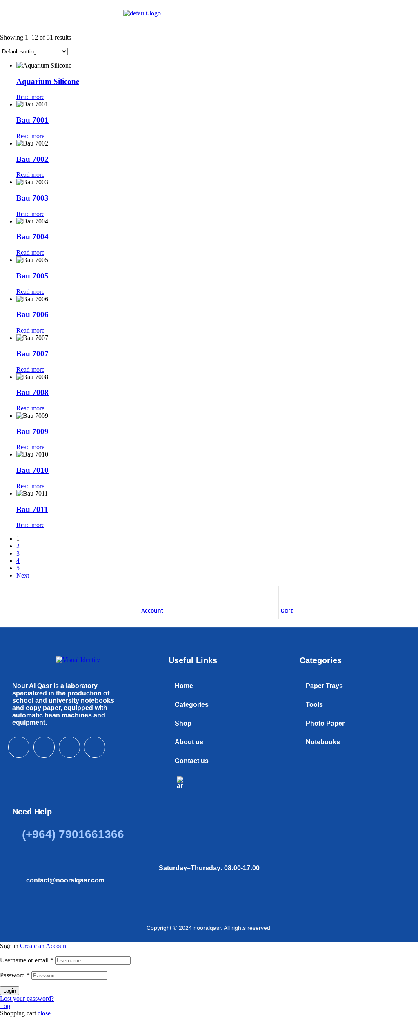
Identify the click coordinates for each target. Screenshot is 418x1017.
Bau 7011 (32, 509)
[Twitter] (44, 747)
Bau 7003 (32, 198)
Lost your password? (27, 998)
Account (152, 611)
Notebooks (323, 742)
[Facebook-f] (18, 747)
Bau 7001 (32, 120)
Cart (287, 611)
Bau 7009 (32, 431)
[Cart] (285, 594)
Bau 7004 (32, 236)
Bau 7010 (32, 470)
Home (184, 685)
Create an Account (44, 945)
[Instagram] (69, 747)
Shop (183, 723)
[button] (222, 704)
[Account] (145, 594)
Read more (30, 96)
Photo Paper (325, 723)
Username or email (26, 960)
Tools (314, 704)
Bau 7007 (32, 353)
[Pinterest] (94, 747)
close (44, 1013)
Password (15, 975)
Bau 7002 (32, 159)
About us (189, 742)
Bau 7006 (32, 314)
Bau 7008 (32, 392)
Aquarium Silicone (47, 81)
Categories (192, 704)
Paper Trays (324, 685)
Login (9, 991)
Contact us (192, 760)
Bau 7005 (32, 275)
